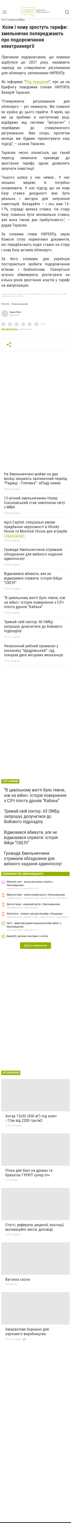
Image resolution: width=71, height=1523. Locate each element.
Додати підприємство (35, 945)
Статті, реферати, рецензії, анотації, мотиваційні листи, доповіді (34, 1227)
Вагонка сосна (17, 1279)
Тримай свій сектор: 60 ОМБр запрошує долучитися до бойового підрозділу (33, 626)
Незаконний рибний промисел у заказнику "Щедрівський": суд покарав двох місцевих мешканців (33, 650)
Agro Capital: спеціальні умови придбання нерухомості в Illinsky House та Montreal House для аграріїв (35, 527)
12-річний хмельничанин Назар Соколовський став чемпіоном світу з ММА (34, 502)
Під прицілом (37, 81)
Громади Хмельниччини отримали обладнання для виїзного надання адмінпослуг (33, 554)
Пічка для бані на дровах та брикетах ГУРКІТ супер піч (29, 1172)
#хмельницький (19, 304)
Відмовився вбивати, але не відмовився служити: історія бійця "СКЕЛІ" (33, 578)
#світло (5, 304)
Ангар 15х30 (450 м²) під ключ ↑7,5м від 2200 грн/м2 (31, 1118)
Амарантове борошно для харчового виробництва (27, 1331)
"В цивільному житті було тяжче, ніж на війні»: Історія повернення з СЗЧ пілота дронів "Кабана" (34, 602)
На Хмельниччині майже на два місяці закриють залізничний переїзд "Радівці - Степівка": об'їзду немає (35, 478)
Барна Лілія (15, 312)
